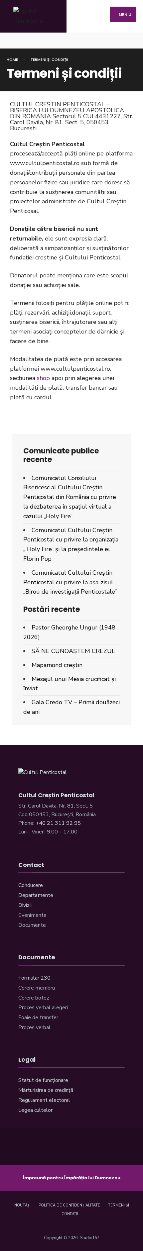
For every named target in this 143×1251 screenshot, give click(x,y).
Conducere (30, 885)
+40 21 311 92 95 (58, 823)
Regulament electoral (44, 1100)
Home (12, 59)
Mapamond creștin (57, 665)
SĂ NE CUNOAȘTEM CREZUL (73, 651)
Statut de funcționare (43, 1080)
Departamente (35, 895)
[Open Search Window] (132, 40)
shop (43, 378)
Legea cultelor (35, 1110)
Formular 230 (34, 978)
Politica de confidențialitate (69, 1205)
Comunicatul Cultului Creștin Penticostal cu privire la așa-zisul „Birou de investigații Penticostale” (70, 582)
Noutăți (22, 1205)
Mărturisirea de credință (45, 1090)
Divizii (25, 905)
